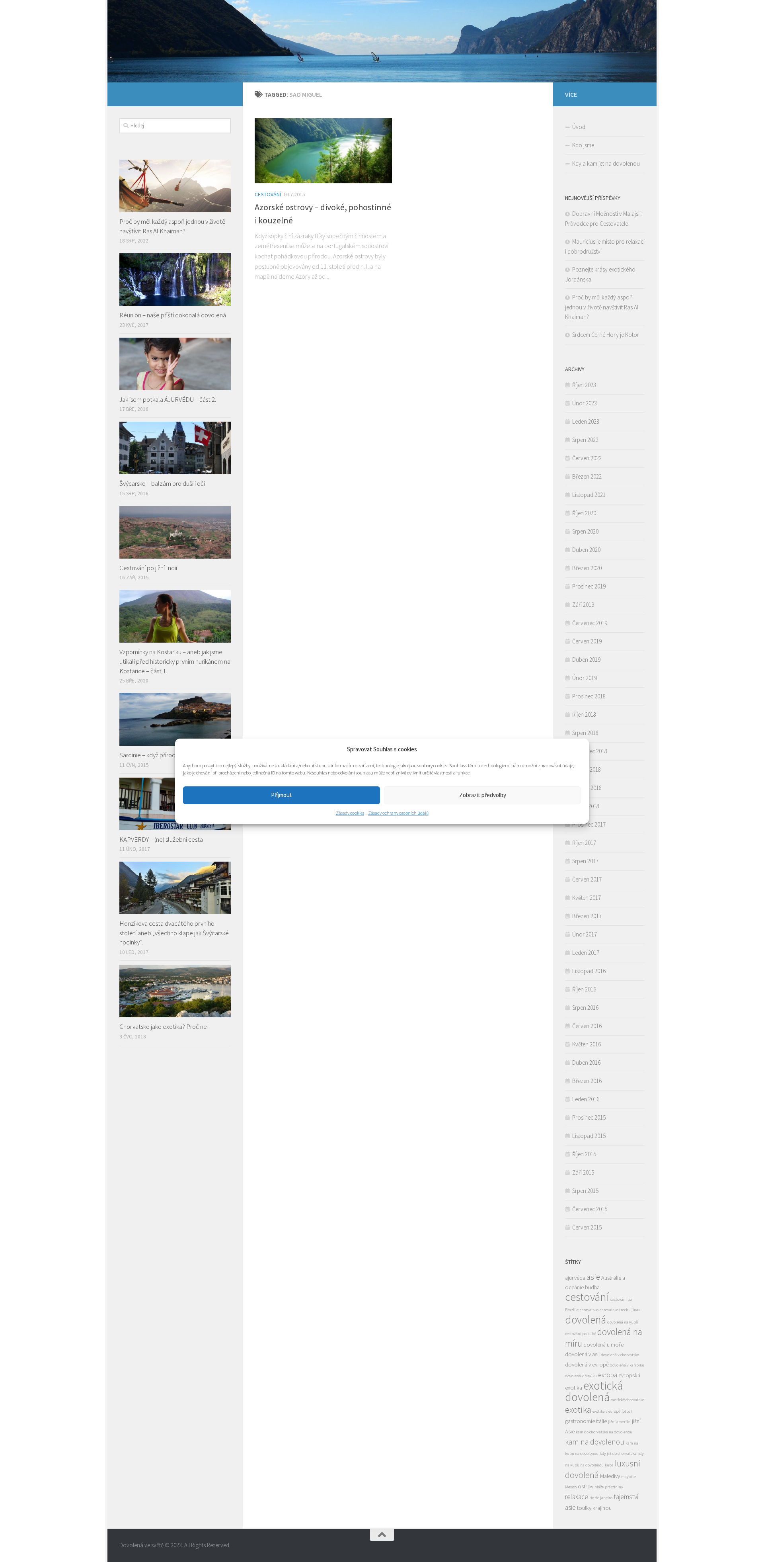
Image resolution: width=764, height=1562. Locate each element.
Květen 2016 (586, 1044)
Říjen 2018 (584, 714)
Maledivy (610, 1476)
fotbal (627, 1411)
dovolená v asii (582, 1354)
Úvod (578, 127)
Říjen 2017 (584, 842)
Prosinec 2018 (589, 696)
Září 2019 (583, 604)
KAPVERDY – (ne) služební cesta (161, 839)
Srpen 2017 (585, 861)
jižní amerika (619, 1421)
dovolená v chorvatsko (620, 1354)
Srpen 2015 (585, 1190)
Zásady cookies (350, 813)
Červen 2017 (587, 879)
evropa (607, 1374)
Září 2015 (583, 1172)
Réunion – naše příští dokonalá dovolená (172, 315)
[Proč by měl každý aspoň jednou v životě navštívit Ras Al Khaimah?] (175, 186)
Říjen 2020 (584, 513)
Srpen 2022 (585, 440)
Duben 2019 (586, 659)
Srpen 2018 (585, 733)
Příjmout (281, 795)
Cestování (268, 194)
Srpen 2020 (585, 531)
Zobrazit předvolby (482, 795)
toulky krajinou (594, 1507)
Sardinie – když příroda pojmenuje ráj (167, 755)
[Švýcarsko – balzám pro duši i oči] (175, 448)
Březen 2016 (587, 1081)
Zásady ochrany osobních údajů (398, 813)
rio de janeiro (600, 1497)
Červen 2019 (587, 641)
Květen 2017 (586, 897)
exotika (578, 1409)
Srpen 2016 (585, 1007)
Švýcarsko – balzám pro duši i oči (162, 483)
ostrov (585, 1486)
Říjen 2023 (584, 385)
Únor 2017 (584, 934)
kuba (609, 1465)
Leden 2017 (585, 952)
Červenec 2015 (589, 1209)
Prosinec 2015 (589, 1117)
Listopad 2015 (589, 1136)
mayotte (628, 1476)
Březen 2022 (587, 476)
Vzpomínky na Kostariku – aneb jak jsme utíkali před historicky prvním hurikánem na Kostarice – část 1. (174, 661)
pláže (599, 1487)
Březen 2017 (587, 916)
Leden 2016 (585, 1099)
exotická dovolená (594, 1391)
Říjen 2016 (584, 989)
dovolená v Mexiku (581, 1375)
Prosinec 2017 (589, 824)
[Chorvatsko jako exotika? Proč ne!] (175, 991)
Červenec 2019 (589, 623)
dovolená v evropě (587, 1364)
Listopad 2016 (589, 971)
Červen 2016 (587, 1026)
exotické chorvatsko (627, 1399)
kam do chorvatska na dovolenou (604, 1432)
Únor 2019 (584, 678)
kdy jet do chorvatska (618, 1453)
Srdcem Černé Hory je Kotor (605, 334)
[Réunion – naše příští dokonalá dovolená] (175, 279)
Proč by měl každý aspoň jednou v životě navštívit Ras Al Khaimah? (172, 226)
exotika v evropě (606, 1411)
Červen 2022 (587, 458)
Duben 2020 (586, 549)
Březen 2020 (587, 568)
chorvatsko (589, 1309)
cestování (587, 1297)
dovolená (585, 1319)
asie (593, 1276)
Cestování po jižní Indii (148, 567)
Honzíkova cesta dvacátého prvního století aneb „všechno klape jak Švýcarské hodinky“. (174, 932)
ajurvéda (575, 1277)
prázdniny (614, 1487)
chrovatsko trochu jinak (620, 1309)
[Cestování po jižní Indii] (175, 532)
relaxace (576, 1496)
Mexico (571, 1487)
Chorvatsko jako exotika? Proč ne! (164, 1026)
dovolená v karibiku (627, 1365)
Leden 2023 (585, 421)
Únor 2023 (584, 403)
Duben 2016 (586, 1062)
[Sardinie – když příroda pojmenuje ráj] (175, 719)
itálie (601, 1421)
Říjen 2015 (584, 1154)
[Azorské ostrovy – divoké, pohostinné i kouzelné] (323, 150)
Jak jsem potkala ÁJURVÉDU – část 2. (167, 399)
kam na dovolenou (594, 1442)
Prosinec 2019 (589, 586)
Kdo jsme (583, 145)
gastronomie (580, 1421)
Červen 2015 (587, 1227)
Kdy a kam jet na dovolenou (606, 163)
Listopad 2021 (589, 495)
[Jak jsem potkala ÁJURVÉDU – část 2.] (175, 364)
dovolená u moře (603, 1344)
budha (592, 1287)
